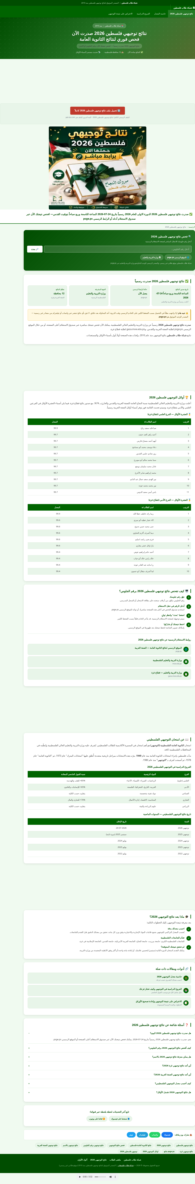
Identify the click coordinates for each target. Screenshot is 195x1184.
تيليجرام (142, 1134)
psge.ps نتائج (169, 1151)
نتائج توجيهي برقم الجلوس (93, 1145)
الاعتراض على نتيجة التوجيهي (120, 13)
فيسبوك (167, 1134)
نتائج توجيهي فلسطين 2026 (181, 13)
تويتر (131, 1134)
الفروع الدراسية (143, 13)
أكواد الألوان (82, 1159)
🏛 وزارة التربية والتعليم (152, 257)
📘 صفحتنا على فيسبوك (120, 1118)
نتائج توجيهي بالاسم (70, 1145)
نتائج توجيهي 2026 (164, 1145)
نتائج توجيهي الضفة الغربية (47, 1145)
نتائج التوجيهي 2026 (98, 1159)
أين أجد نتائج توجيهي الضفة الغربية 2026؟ (172, 1074)
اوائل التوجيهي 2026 (150, 1151)
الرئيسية (191, 227)
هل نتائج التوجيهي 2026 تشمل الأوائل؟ (173, 1092)
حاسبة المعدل (160, 13)
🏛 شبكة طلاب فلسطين (184, 7)
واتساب (155, 1134)
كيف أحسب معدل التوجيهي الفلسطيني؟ (173, 1083)
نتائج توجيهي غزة (186, 1151)
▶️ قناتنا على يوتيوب (97, 1118)
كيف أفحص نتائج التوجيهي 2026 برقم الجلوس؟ (169, 1047)
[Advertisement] (97, 81)
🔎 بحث (35, 249)
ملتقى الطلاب (115, 1159)
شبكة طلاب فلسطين (129, 3)
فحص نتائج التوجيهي (116, 1145)
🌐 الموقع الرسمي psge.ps (178, 257)
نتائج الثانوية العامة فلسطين (140, 1145)
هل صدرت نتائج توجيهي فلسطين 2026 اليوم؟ (170, 1033)
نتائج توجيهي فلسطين (184, 1145)
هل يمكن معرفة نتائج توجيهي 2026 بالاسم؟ (171, 1056)
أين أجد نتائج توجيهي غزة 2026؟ (176, 1065)
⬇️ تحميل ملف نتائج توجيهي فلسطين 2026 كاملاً (97, 110)
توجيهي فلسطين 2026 (128, 1151)
